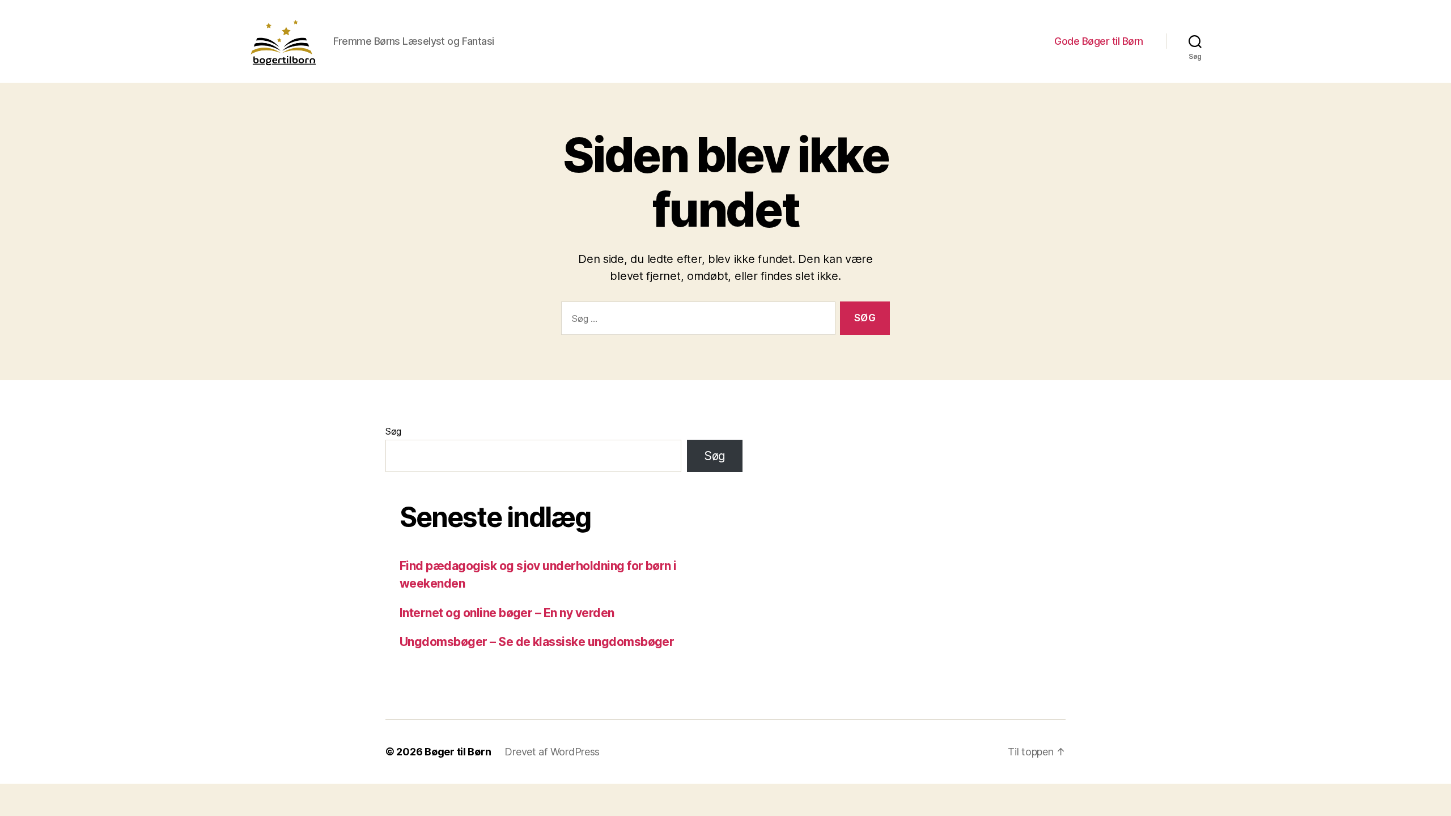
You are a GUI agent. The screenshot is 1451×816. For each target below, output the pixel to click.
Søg (393, 431)
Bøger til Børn (458, 752)
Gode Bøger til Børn (1098, 41)
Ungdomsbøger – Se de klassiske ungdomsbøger (537, 642)
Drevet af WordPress (552, 752)
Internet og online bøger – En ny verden (507, 613)
